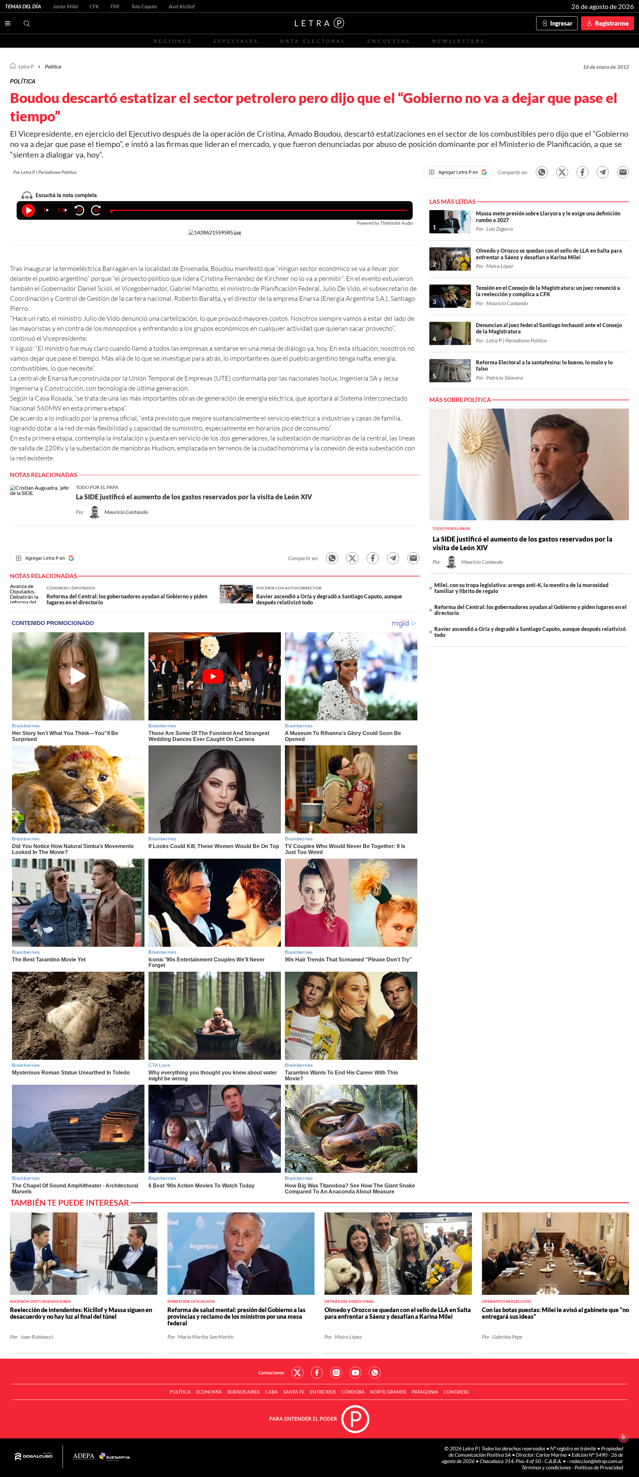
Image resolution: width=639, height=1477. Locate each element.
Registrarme (612, 23)
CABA (271, 1392)
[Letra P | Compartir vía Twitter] (562, 172)
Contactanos (271, 1372)
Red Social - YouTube (355, 1372)
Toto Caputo (144, 6)
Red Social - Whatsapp (374, 1372)
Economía (209, 1392)
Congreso (456, 1392)
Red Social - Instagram (336, 1372)
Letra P (26, 66)
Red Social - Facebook (316, 1372)
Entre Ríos (323, 1392)
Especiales (236, 41)
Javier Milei (65, 6)
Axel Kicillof (182, 6)
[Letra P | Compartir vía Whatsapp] (541, 172)
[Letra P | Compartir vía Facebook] (582, 172)
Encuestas (389, 41)
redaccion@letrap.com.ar (596, 1461)
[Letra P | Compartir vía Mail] (623, 172)
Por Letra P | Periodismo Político (45, 172)
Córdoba (353, 1392)
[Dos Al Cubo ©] (34, 1457)
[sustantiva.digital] (115, 1457)
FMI (114, 6)
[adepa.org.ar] (84, 1457)
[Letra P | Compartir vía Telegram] (602, 172)
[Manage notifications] (623, 1437)
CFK (94, 6)
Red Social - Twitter (297, 1372)
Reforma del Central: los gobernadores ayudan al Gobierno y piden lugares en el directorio (530, 610)
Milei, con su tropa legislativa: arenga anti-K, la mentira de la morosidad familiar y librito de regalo (521, 588)
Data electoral (313, 41)
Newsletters (458, 41)
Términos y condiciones (547, 1467)
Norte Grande (388, 1392)
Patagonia (425, 1392)
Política (53, 66)
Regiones (173, 41)
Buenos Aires (243, 1392)
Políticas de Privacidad (598, 1467)
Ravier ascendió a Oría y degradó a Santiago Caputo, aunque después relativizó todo (530, 632)
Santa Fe (294, 1392)
